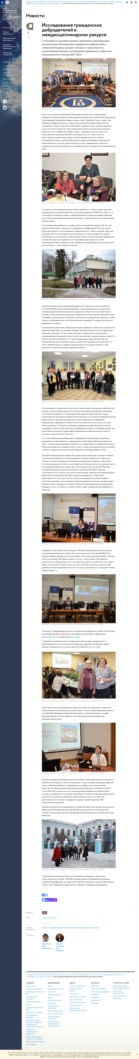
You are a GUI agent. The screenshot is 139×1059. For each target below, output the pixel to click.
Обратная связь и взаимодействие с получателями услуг (54, 1024)
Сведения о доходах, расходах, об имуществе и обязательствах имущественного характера (35, 1023)
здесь (120, 1053)
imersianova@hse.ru (9, 69)
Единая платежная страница (34, 1041)
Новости (49, 977)
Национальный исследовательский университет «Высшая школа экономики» (50, 974)
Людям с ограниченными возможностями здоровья (34, 1038)
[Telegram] (46, 895)
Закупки (28, 1004)
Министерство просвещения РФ (118, 992)
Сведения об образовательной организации (31, 1031)
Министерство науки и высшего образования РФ (121, 987)
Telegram (8, 89)
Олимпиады (51, 992)
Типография (95, 994)
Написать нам (12, 107)
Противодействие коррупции (32, 1016)
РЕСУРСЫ (95, 983)
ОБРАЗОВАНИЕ (54, 983)
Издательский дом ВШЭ (98, 989)
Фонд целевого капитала (34, 1012)
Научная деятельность (8, 33)
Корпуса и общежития (33, 1002)
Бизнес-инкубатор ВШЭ (55, 1014)
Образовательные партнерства (53, 1018)
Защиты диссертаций (76, 999)
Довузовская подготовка (56, 989)
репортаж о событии (50, 918)
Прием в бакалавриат (54, 994)
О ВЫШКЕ (30, 983)
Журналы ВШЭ (95, 1000)
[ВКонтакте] (43, 895)
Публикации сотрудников (7, 54)
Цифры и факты (31, 986)
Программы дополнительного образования (9, 46)
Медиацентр (95, 997)
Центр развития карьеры (56, 1011)
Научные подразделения (84, 974)
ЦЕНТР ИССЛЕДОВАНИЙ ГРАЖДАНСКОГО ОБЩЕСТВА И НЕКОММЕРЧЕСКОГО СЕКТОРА (12, 13)
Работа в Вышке (31, 1044)
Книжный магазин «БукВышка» (100, 992)
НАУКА (72, 983)
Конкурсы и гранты (75, 1005)
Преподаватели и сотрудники (31, 998)
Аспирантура (52, 1003)
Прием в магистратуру (55, 1000)
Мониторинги (74, 994)
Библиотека (95, 986)
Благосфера (75, 637)
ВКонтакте (8, 83)
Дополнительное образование (53, 1007)
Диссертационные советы (78, 997)
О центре (6, 27)
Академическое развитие (77, 1002)
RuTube (7, 86)
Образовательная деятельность (9, 39)
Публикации (95, 1003)
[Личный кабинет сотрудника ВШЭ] (131, 2)
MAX (6, 92)
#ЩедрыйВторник (49, 637)
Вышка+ (50, 997)
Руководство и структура (34, 989)
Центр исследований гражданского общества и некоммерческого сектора (70, 927)
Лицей (50, 986)
